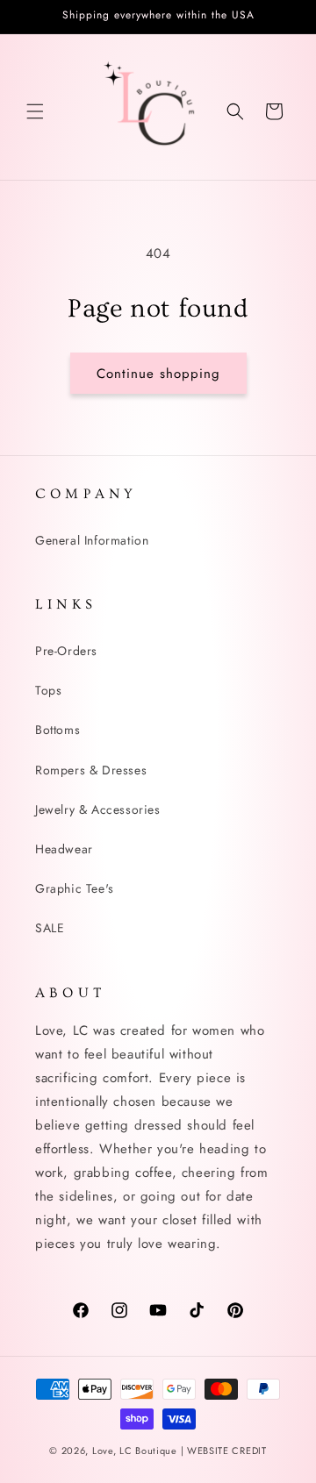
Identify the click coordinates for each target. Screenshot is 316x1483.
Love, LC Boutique (136, 1451)
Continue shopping (158, 373)
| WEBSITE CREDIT (224, 1451)
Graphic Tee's (74, 888)
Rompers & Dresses (91, 770)
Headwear (64, 849)
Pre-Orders (66, 651)
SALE (49, 928)
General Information (91, 540)
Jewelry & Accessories (98, 809)
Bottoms (57, 729)
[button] (35, 111)
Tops (48, 690)
